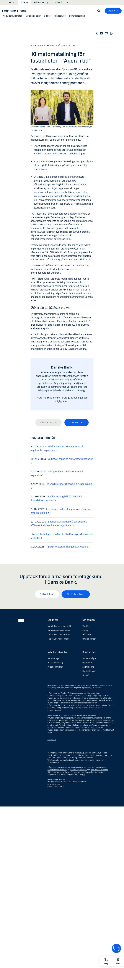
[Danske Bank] (15, 11)
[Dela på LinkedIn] (101, 33)
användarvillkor (96, 767)
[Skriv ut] (111, 33)
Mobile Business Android (59, 626)
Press (85, 630)
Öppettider (87, 662)
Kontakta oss (76, 422)
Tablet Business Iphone (58, 639)
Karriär (85, 626)
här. (83, 774)
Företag (24, 2)
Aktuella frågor (89, 658)
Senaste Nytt (53, 658)
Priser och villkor (55, 667)
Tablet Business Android (58, 634)
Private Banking (41, 2)
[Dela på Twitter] (96, 33)
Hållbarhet (87, 634)
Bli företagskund (76, 594)
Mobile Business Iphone (58, 630)
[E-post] (106, 33)
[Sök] (98, 11)
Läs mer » (51, 740)
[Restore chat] (116, 948)
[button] (12, 15)
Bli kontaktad (47, 594)
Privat (11, 2)
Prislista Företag (55, 662)
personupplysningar (78, 770)
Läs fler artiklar (48, 422)
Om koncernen (89, 639)
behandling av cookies (56, 770)
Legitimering (88, 667)
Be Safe (86, 675)
